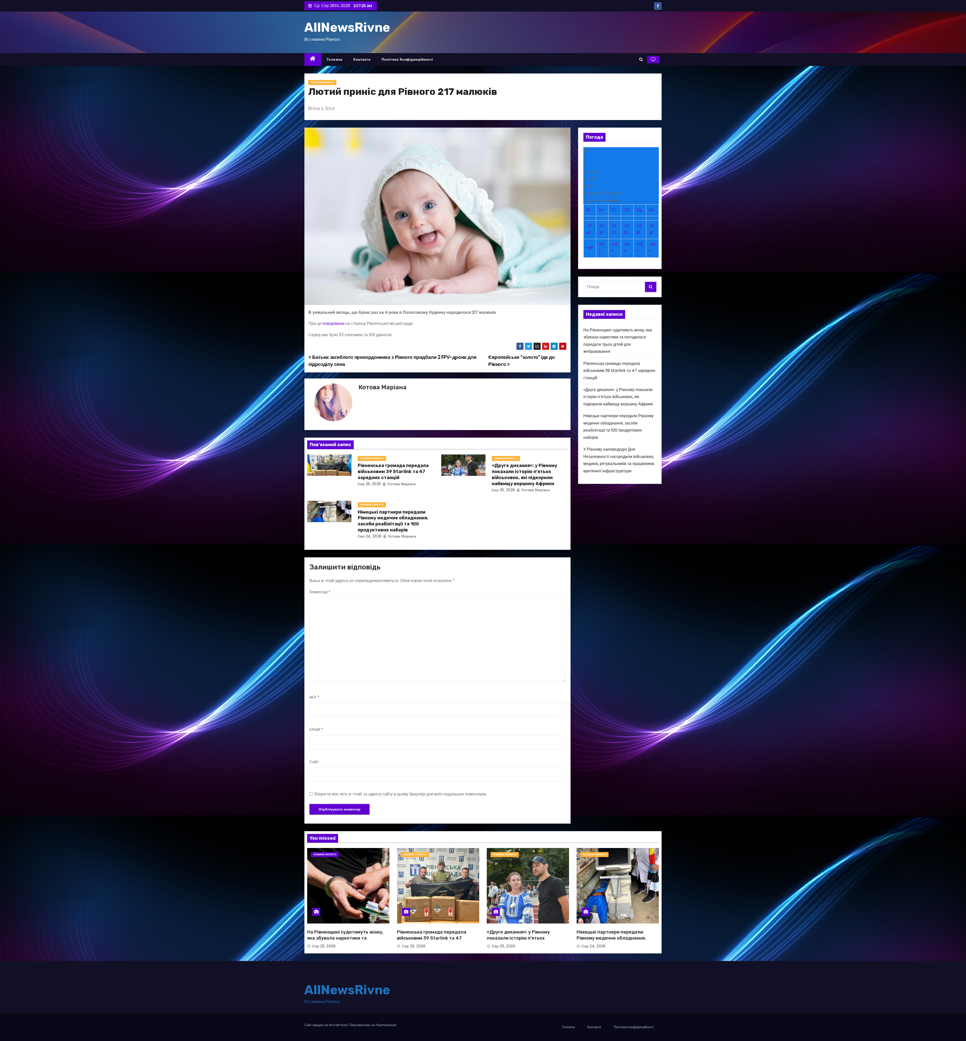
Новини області (324, 854)
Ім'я (314, 697)
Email (316, 729)
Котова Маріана (382, 387)
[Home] (312, 59)
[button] (641, 59)
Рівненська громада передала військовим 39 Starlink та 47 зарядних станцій (393, 471)
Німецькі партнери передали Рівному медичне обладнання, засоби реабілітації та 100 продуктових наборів (393, 521)
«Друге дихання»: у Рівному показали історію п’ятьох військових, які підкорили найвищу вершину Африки (524, 474)
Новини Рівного (322, 82)
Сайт (314, 762)
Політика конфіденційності (407, 59)
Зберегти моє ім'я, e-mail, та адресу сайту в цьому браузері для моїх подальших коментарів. (400, 794)
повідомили (333, 323)
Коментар (320, 592)
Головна (335, 59)
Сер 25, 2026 (369, 483)
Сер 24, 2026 (370, 536)
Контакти (362, 59)
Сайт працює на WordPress (326, 1025)
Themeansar (385, 1025)
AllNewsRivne (347, 27)
